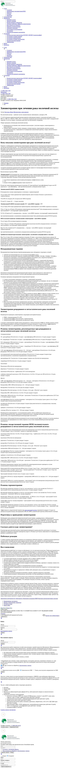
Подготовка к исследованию (14, 29)
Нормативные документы (11, 601)
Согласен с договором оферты (10, 749)
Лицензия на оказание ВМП (30, 598)
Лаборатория (10, 42)
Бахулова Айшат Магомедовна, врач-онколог (17, 112)
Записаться (3, 92)
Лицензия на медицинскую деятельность (11, 598)
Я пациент (11, 756)
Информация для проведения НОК (16, 11)
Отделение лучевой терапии (14, 36)
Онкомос (6, 103)
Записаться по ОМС (27, 670)
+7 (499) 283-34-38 (16, 725)
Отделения (7, 33)
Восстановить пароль (6, 631)
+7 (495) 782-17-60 (5, 90)
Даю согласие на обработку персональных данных (15, 751)
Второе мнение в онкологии (14, 22)
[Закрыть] (1, 618)
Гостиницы (10, 31)
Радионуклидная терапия (13, 40)
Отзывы (9, 14)
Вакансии (9, 15)
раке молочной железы (31, 510)
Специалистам (8, 17)
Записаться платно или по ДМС (11, 670)
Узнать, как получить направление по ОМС (46, 670)
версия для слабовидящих (52, 615)
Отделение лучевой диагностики (16, 39)
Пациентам (7, 18)
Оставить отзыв (8, 604)
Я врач (4, 756)
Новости (9, 12)
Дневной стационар (12, 28)
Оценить (3, 613)
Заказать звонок (5, 752)
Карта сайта (7, 605)
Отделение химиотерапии (14, 38)
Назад (11, 752)
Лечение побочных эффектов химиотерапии (19, 24)
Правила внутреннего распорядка (16, 32)
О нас (5, 8)
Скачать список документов (8, 709)
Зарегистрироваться (6, 766)
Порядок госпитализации (13, 26)
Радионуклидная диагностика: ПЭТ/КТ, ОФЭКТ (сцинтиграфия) (24, 35)
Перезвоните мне (14, 727)
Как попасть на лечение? (13, 25)
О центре (9, 10)
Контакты (6, 45)
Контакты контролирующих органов (48, 598)
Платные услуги (11, 19)
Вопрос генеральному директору (12, 602)
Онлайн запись (4, 727)
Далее (2, 667)
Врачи (5, 43)
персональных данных (25, 665)
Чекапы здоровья (11, 21)
